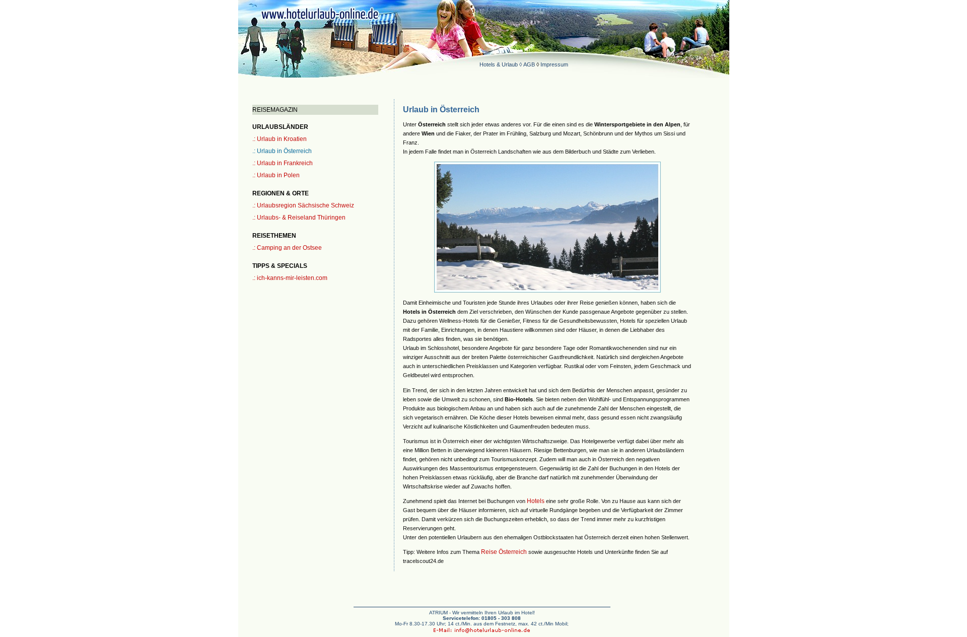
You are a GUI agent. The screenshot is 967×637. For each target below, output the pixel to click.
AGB (529, 64)
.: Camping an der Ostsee (287, 247)
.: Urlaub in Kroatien (279, 139)
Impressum (554, 64)
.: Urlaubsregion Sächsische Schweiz (303, 205)
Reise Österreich (504, 551)
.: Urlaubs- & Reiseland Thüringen (299, 217)
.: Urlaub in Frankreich (282, 163)
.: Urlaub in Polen (276, 175)
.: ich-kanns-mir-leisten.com (289, 277)
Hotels (535, 501)
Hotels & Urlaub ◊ (501, 64)
